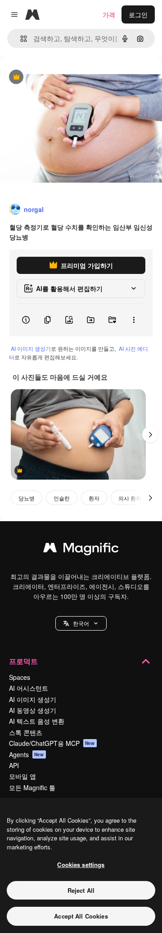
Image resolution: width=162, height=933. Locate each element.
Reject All (81, 890)
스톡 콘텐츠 (25, 732)
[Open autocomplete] (20, 38)
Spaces (19, 677)
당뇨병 (26, 498)
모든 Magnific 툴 (32, 787)
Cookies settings (80, 864)
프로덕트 (23, 661)
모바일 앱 (22, 776)
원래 (51, 77)
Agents (26, 754)
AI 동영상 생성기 (32, 710)
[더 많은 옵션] (134, 320)
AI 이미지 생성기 (31, 348)
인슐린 (62, 498)
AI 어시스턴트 (28, 688)
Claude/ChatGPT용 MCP (52, 743)
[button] (81, 623)
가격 (109, 14)
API (14, 765)
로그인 (138, 14)
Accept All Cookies (81, 916)
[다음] (150, 434)
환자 (94, 498)
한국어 (81, 623)
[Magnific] (81, 549)
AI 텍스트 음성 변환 (36, 721)
